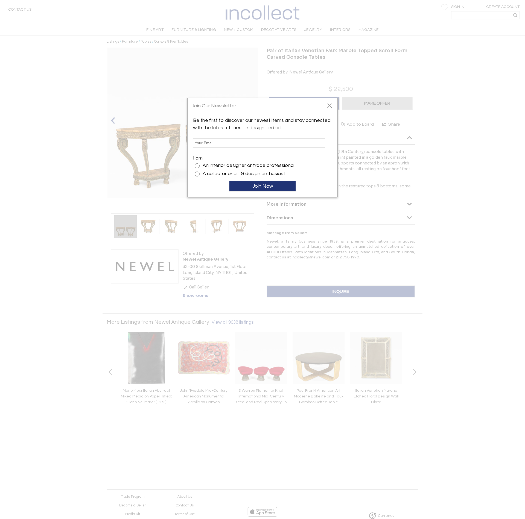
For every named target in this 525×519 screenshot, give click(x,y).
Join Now (262, 186)
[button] (329, 105)
